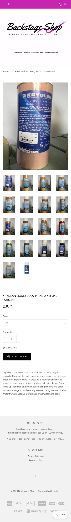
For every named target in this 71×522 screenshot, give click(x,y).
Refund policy (35, 460)
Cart (66, 4)
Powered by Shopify (48, 491)
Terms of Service (36, 456)
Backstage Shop (26, 491)
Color (5, 316)
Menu (9, 4)
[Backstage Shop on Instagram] (34, 477)
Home (5, 71)
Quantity (7, 332)
